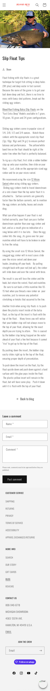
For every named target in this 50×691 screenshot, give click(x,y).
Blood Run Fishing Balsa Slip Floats (19, 109)
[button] (4, 5)
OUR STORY (11, 564)
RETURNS (10, 508)
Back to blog (27, 399)
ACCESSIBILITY (12, 530)
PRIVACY (9, 515)
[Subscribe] (40, 650)
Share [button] (8, 69)
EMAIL (9, 631)
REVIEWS (10, 586)
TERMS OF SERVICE (14, 523)
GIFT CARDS (11, 572)
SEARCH (9, 557)
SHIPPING (10, 501)
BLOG (8, 579)
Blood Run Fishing (28, 689)
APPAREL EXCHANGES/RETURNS (20, 537)
